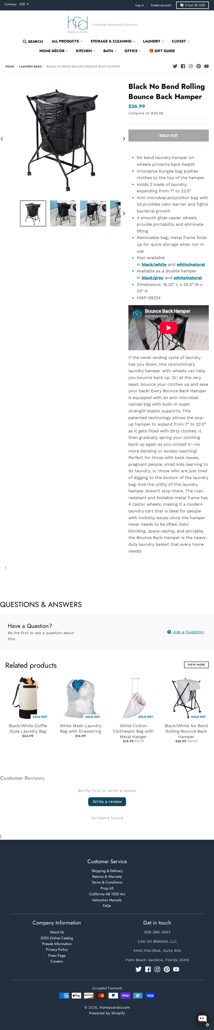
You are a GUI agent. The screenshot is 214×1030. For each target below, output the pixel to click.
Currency (10, 4)
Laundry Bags (30, 66)
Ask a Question (188, 631)
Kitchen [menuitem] (84, 50)
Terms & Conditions (107, 882)
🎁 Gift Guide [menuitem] (162, 50)
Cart (195, 5)
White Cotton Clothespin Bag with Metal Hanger (133, 731)
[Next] (124, 139)
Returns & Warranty (107, 876)
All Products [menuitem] (65, 41)
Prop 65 (107, 888)
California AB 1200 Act (107, 894)
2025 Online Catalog (56, 938)
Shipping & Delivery (107, 870)
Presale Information (57, 943)
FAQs (107, 905)
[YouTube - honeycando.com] (206, 66)
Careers (57, 961)
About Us (57, 932)
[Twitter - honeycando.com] (175, 66)
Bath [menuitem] (108, 50)
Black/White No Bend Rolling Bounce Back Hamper (186, 731)
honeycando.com (115, 1007)
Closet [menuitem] (179, 41)
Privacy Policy (57, 949)
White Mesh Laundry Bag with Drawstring (81, 728)
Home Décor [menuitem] (51, 50)
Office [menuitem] (131, 50)
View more (196, 665)
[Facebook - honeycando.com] (183, 66)
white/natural (188, 277)
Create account (161, 5)
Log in (139, 5)
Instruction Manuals (107, 900)
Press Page (57, 955)
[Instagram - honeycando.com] (190, 66)
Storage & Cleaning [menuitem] (111, 41)
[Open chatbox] (202, 1019)
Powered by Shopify (107, 1013)
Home (9, 66)
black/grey (152, 277)
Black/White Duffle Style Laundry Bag (28, 728)
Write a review (107, 801)
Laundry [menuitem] (151, 41)
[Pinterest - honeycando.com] (198, 66)
